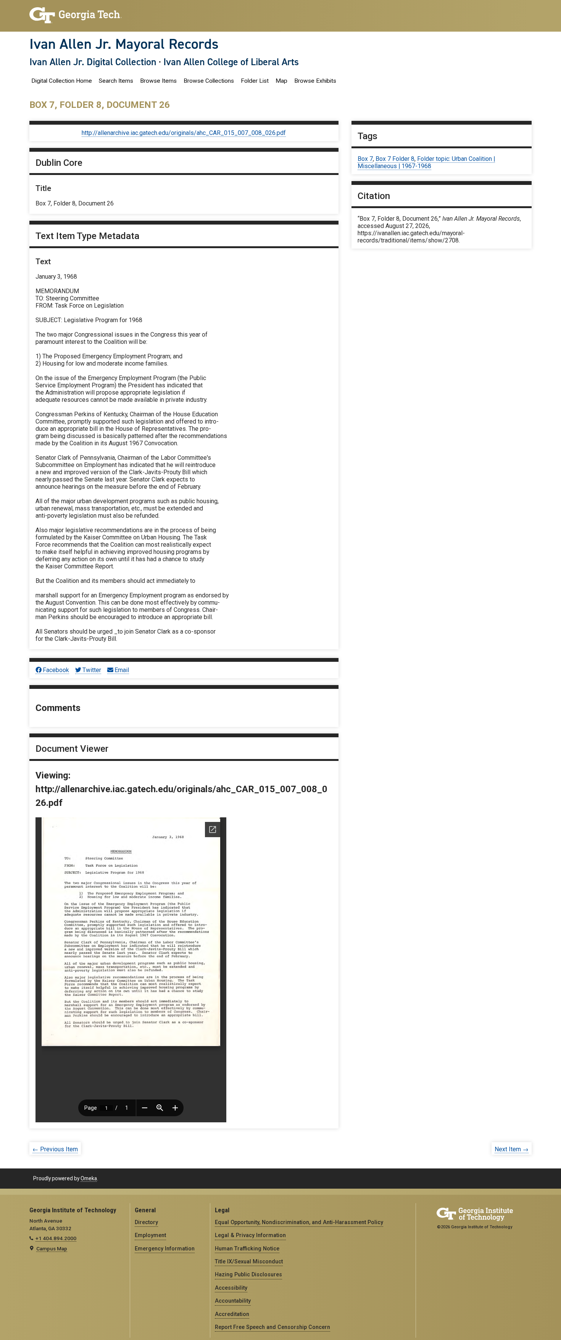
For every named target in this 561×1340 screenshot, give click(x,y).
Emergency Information (165, 1248)
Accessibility (231, 1288)
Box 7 (365, 158)
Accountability (233, 1301)
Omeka (89, 1178)
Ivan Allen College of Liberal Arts (231, 61)
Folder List (255, 80)
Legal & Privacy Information (250, 1235)
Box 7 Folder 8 (395, 158)
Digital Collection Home (61, 80)
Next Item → (512, 1149)
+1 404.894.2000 (55, 1238)
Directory (146, 1222)
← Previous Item (55, 1149)
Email (121, 670)
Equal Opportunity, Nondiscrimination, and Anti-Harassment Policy (299, 1222)
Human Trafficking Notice (247, 1248)
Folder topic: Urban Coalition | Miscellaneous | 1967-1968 (426, 162)
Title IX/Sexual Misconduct (249, 1261)
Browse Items (158, 80)
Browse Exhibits (315, 80)
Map (281, 80)
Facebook (56, 670)
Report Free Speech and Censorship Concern (272, 1327)
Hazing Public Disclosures (248, 1274)
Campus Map (51, 1248)
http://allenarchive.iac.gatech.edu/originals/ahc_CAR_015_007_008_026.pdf (184, 132)
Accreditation (232, 1314)
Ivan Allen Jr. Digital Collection (92, 61)
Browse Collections (209, 80)
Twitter (91, 670)
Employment (150, 1235)
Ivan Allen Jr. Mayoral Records (124, 43)
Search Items (116, 80)
